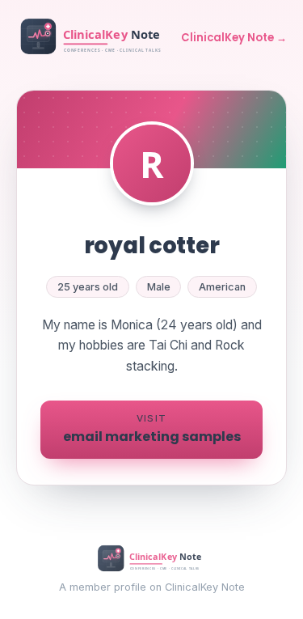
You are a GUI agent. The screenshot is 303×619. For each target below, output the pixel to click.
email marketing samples (152, 429)
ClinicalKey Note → (234, 37)
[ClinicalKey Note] (93, 38)
